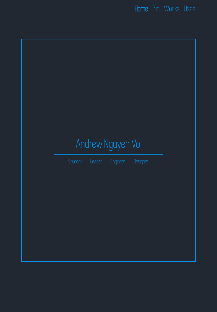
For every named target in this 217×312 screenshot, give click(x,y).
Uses (190, 8)
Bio (156, 8)
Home (141, 8)
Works (172, 8)
